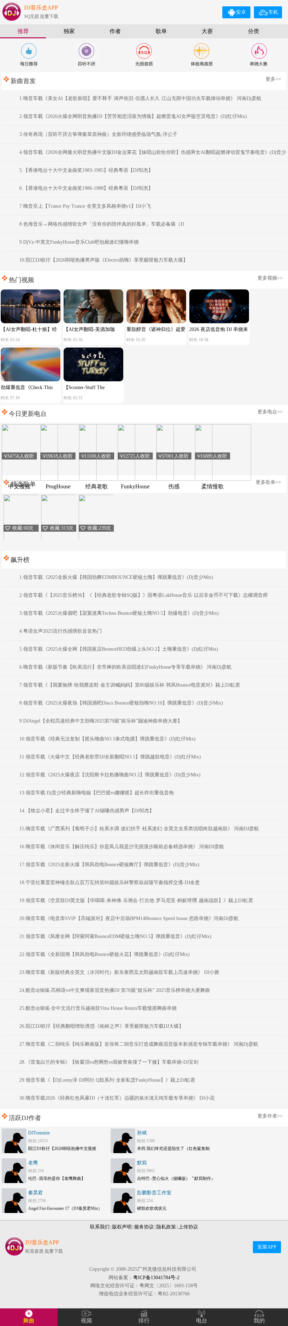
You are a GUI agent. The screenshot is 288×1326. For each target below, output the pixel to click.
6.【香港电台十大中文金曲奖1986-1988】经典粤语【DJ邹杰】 (86, 188)
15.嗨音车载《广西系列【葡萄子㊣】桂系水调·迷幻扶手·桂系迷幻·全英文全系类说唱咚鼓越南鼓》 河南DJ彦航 (139, 828)
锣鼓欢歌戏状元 (151, 1208)
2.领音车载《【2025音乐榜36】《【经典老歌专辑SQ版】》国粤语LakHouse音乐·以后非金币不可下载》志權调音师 (143, 595)
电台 (201, 1321)
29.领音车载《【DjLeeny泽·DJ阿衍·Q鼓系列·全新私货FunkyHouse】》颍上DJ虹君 (107, 1080)
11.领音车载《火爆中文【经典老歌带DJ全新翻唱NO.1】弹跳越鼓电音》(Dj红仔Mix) (110, 756)
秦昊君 (35, 1192)
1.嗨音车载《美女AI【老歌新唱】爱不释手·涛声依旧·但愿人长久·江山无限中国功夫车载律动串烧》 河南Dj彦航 (140, 98)
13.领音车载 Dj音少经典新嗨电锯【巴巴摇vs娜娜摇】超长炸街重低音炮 (96, 792)
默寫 (142, 1162)
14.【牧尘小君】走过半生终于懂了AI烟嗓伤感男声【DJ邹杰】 (86, 810)
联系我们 (100, 1227)
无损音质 (144, 54)
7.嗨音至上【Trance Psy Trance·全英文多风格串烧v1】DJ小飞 (85, 206)
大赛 (207, 31)
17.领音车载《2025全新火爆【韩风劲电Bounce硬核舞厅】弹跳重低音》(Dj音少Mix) (109, 864)
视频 (86, 1321)
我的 (259, 1321)
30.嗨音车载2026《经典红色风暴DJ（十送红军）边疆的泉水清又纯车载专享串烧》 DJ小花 (117, 1098)
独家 (69, 31)
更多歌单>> (268, 482)
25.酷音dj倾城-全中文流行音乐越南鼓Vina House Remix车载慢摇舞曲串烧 (98, 1008)
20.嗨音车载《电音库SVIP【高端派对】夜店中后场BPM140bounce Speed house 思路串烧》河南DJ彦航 (128, 918)
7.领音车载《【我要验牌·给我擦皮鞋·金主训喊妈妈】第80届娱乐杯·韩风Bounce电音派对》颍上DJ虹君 (129, 685)
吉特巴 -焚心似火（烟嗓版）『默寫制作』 (176, 1178)
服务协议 (144, 1227)
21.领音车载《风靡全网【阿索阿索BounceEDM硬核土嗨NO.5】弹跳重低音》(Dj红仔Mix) (115, 936)
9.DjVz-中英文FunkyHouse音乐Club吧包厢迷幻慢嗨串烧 (79, 242)
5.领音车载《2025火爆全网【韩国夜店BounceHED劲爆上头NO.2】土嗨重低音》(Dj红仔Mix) (118, 649)
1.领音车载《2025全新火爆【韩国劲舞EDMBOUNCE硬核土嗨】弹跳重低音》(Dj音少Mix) (116, 577)
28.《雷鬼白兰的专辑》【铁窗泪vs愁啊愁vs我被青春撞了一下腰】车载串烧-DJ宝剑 (108, 1062)
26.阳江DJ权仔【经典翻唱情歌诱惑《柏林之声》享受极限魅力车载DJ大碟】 (101, 1026)
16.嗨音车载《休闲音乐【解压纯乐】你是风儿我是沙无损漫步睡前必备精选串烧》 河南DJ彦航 (121, 846)
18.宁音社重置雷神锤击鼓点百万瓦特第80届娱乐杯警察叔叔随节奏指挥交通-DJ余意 (109, 882)
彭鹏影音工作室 (154, 1192)
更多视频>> (270, 278)
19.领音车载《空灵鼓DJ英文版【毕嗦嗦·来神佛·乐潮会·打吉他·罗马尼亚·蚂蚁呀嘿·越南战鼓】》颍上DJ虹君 (136, 900)
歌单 (161, 31)
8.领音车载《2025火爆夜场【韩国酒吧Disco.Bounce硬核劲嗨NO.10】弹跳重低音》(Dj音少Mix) (121, 703)
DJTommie (39, 1133)
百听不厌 (86, 54)
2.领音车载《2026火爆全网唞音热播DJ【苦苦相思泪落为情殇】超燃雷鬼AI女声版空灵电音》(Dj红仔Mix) (133, 116)
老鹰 (33, 1162)
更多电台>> (270, 411)
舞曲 (28, 1321)
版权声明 (122, 1227)
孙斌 (142, 1133)
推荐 (23, 31)
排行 (144, 1321)
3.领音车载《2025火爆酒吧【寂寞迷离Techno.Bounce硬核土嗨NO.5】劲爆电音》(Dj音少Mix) (119, 613)
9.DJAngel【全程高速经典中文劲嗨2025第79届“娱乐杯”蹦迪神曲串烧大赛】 (100, 721)
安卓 (241, 12)
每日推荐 (29, 54)
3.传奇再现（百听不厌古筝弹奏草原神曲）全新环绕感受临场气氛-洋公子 (98, 134)
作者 (115, 31)
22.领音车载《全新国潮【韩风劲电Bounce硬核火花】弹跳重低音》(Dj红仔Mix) (104, 954)
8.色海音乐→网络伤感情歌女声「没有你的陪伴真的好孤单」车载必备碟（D (101, 224)
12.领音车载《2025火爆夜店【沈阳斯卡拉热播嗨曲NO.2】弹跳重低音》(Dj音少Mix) (110, 774)
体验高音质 (201, 54)
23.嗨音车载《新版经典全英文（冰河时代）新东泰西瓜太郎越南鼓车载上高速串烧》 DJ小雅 (119, 972)
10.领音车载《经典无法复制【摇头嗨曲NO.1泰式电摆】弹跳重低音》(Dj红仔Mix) (107, 739)
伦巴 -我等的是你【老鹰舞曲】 (56, 1178)
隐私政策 (166, 1227)
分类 (253, 31)
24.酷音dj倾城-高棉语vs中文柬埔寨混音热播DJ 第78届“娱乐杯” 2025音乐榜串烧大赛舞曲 (114, 990)
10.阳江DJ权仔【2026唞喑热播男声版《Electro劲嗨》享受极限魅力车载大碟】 (103, 260)
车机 (273, 12)
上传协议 (188, 1227)
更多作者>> (270, 1116)
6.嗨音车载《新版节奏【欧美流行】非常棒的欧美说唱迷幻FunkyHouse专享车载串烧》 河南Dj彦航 (125, 667)
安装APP (266, 1247)
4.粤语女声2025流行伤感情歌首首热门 (60, 631)
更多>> (273, 79)
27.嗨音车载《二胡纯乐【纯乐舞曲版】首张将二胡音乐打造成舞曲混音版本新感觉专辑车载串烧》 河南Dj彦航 (138, 1044)
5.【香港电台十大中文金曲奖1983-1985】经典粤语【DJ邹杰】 (86, 170)
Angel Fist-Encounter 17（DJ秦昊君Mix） (65, 1208)
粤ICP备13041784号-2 (156, 1277)
